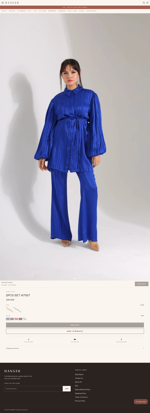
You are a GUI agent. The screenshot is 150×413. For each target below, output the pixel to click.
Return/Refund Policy (82, 389)
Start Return (79, 374)
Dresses (12, 11)
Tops (35, 11)
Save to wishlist (75, 331)
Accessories (92, 11)
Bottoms (42, 11)
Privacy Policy (80, 401)
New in (4, 11)
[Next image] (147, 147)
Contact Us (79, 378)
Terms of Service (81, 397)
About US (78, 382)
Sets (29, 11)
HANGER (12, 2)
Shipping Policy (80, 393)
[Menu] (2, 3)
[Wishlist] (147, 3)
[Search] (144, 3)
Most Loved (72, 11)
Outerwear (21, 11)
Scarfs (82, 11)
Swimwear (52, 11)
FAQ (76, 386)
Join (67, 388)
